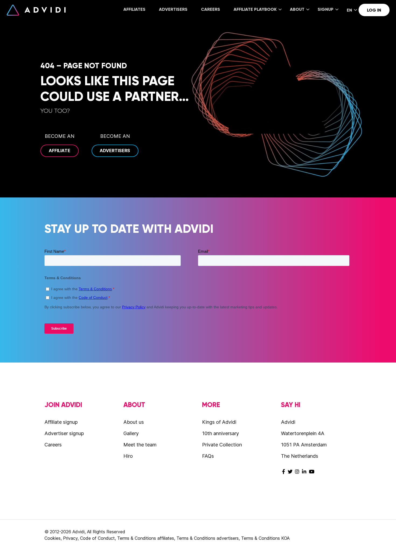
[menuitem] (134, 9)
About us (133, 422)
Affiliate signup (61, 422)
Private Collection (222, 444)
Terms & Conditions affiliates (145, 538)
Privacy (70, 538)
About (297, 9)
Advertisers (173, 9)
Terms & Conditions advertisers (207, 538)
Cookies (52, 538)
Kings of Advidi (219, 422)
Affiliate (59, 150)
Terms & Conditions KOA (265, 538)
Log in (374, 10)
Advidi (36, 10)
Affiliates (134, 9)
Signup (326, 9)
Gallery (131, 433)
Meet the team (140, 444)
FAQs (208, 456)
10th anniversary (220, 433)
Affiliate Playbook (255, 9)
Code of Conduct (97, 538)
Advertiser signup (64, 433)
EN (349, 10)
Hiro (128, 456)
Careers (210, 9)
